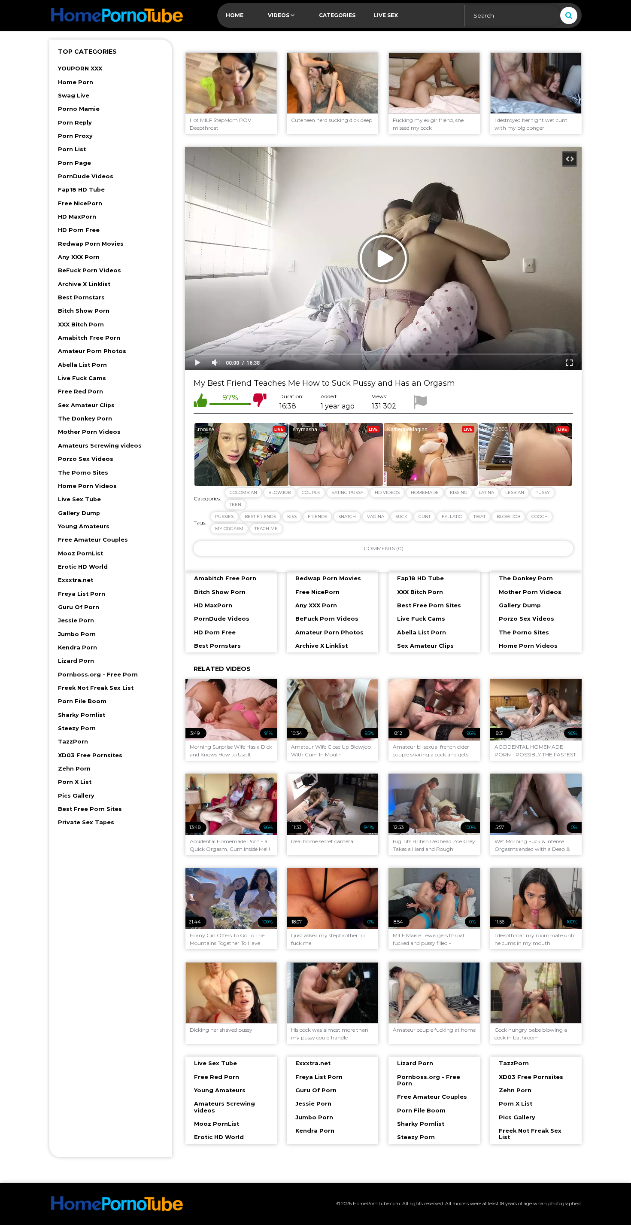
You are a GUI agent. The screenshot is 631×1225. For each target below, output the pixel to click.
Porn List (72, 149)
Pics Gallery (76, 795)
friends (317, 516)
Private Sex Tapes (86, 822)
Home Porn (75, 82)
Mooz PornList (80, 553)
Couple (311, 492)
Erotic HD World (83, 567)
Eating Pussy (347, 492)
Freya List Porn (81, 594)
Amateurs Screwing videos (100, 445)
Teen (235, 504)
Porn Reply (75, 122)
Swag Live (73, 95)
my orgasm (229, 528)
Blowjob (279, 492)
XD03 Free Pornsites (90, 755)
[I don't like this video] (260, 401)
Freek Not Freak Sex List (95, 688)
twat (479, 516)
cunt (425, 516)
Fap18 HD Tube (81, 189)
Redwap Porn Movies (91, 244)
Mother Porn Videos (89, 432)
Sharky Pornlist (81, 715)
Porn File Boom (82, 701)
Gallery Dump (79, 513)
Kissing (458, 492)
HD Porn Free (79, 230)
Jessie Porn (76, 620)
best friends (260, 516)
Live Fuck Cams (82, 378)
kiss (292, 516)
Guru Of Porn (78, 607)
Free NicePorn (80, 203)
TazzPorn (73, 741)
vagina (375, 516)
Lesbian (514, 492)
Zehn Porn (74, 768)
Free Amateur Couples (93, 539)
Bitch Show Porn (83, 311)
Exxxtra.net (75, 580)
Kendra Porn (77, 647)
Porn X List (74, 782)
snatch (347, 516)
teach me (266, 528)
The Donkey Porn (85, 418)
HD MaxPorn (77, 216)
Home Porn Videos (87, 486)
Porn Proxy (75, 136)
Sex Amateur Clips (86, 405)
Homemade (425, 492)
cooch (539, 516)
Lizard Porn (76, 661)
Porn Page (74, 163)
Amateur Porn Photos (92, 351)
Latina (486, 492)
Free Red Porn (80, 391)
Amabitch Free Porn (89, 338)
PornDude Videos (85, 176)
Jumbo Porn (77, 634)
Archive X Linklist (84, 284)
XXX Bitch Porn (81, 324)
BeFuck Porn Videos (89, 270)
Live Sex (385, 15)
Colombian (243, 492)
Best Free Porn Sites (90, 809)
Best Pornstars (81, 297)
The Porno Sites (83, 472)
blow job (508, 516)
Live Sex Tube (79, 499)
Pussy (542, 492)
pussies (224, 516)
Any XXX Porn (79, 257)
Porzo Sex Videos (85, 459)
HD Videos (387, 492)
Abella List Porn (82, 365)
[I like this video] (200, 401)
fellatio (452, 516)
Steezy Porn (77, 728)
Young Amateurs (83, 526)
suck (401, 516)
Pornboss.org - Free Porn (98, 674)
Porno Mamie (79, 109)
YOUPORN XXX (80, 68)
